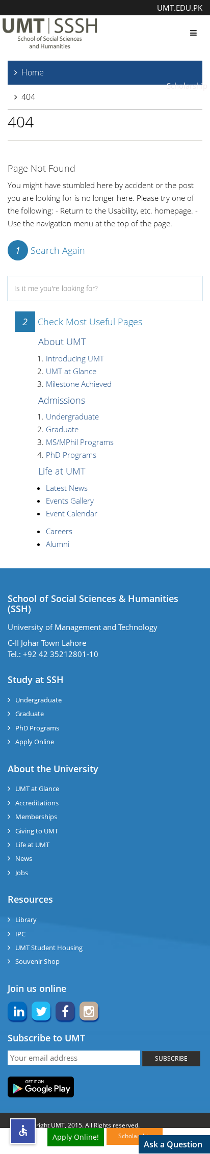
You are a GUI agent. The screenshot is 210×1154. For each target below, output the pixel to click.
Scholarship (187, 86)
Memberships (36, 816)
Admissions (61, 400)
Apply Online (34, 741)
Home (32, 72)
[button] (23, 1131)
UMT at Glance (71, 371)
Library (26, 919)
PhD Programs (71, 455)
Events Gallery (70, 500)
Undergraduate (72, 416)
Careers (59, 531)
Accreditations (37, 802)
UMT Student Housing (49, 947)
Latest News (67, 488)
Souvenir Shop (37, 961)
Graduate (62, 429)
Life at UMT (61, 471)
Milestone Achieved (79, 384)
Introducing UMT (75, 358)
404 (28, 96)
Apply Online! (75, 1137)
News (23, 858)
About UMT (62, 341)
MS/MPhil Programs (80, 442)
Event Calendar (71, 513)
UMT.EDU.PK (179, 8)
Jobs (21, 872)
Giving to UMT (36, 830)
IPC (20, 933)
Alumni (57, 544)
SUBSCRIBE (171, 1058)
